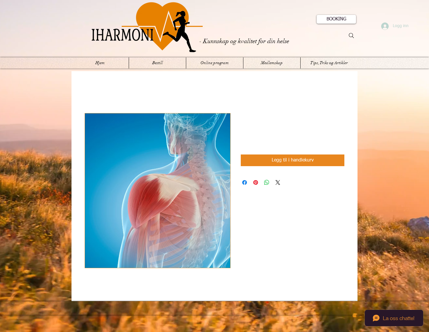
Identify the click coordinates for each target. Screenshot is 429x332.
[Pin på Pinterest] (255, 182)
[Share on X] (277, 182)
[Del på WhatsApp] (266, 182)
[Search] (351, 35)
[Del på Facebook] (244, 182)
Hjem (90, 92)
